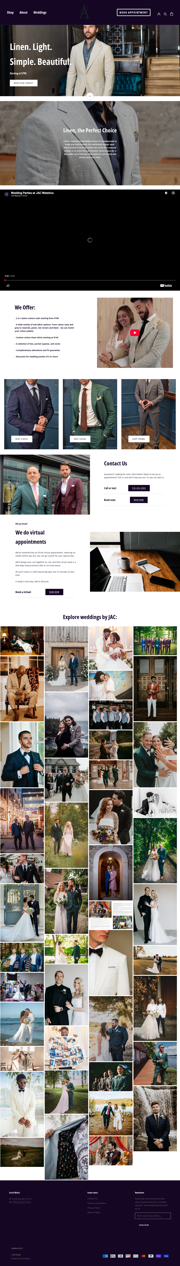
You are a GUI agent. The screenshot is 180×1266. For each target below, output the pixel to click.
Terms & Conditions (96, 1203)
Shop (10, 12)
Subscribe (144, 1225)
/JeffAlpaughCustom (22, 1202)
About (24, 12)
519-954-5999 (139, 488)
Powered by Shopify (20, 1258)
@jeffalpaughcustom (22, 1198)
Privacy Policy (93, 1207)
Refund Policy (93, 1212)
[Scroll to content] (90, 96)
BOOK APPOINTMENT (134, 12)
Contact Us (92, 1198)
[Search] (165, 13)
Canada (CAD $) (16, 1248)
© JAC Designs (16, 1254)
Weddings (39, 12)
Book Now (139, 500)
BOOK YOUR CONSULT (23, 83)
